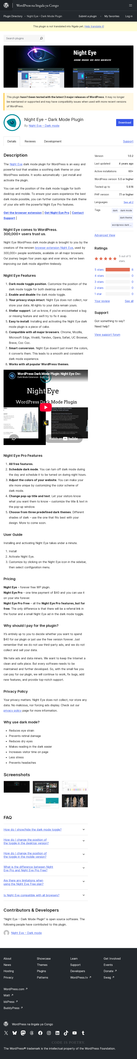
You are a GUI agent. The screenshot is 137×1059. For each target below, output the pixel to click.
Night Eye (16, 164)
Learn (74, 958)
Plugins (41, 971)
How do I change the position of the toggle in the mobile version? (25, 855)
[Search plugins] (41, 38)
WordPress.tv (81, 977)
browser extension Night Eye (54, 247)
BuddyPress (13, 1008)
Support (128, 141)
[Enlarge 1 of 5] (25, 785)
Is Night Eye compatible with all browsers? (31, 895)
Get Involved (112, 958)
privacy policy (13, 710)
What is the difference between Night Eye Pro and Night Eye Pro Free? (28, 868)
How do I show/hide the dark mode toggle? (33, 829)
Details (11, 141)
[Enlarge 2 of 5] (54, 785)
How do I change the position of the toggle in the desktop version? (26, 841)
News (7, 965)
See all (129, 301)
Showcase (44, 958)
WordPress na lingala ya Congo (32, 1024)
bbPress (11, 1002)
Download (124, 122)
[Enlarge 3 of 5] (54, 801)
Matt (9, 995)
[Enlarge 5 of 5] (83, 799)
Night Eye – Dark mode (44, 125)
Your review (102, 301)
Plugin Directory (13, 16)
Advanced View (105, 235)
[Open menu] (131, 5)
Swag (109, 977)
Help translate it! (94, 26)
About (7, 958)
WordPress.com (16, 989)
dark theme (126, 217)
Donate (110, 971)
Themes (42, 965)
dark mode (126, 210)
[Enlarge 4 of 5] (83, 785)
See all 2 (128, 202)
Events (108, 965)
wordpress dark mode (122, 225)
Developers (77, 971)
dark (115, 210)
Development (53, 141)
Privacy (8, 977)
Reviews (30, 141)
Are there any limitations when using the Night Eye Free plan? (24, 882)
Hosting (9, 971)
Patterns (42, 977)
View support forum (107, 334)
